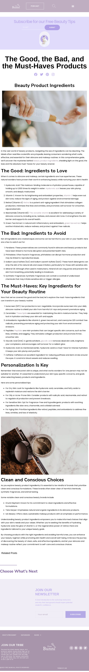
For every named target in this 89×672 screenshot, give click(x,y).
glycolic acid (47, 341)
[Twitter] (85, 648)
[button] (73, 6)
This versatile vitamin (38, 213)
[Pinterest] (81, 648)
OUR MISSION (25, 635)
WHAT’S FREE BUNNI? (9, 635)
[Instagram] (71, 648)
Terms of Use (62, 668)
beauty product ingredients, (46, 160)
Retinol (27, 202)
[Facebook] (76, 648)
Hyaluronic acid (53, 188)
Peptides (18, 330)
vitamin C (67, 195)
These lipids (21, 313)
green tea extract (73, 223)
